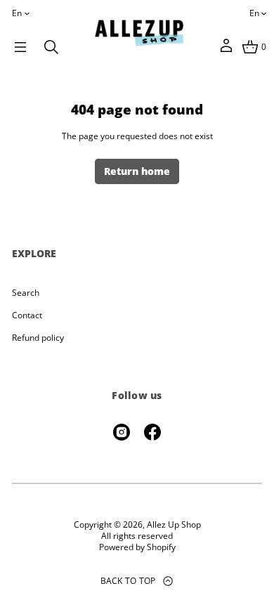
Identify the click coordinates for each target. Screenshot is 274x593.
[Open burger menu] (20, 47)
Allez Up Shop (174, 524)
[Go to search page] (51, 47)
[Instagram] (121, 432)
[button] (51, 47)
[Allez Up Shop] (139, 33)
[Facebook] (152, 432)
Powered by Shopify (137, 547)
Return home (137, 171)
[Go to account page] (226, 50)
